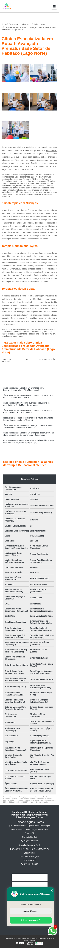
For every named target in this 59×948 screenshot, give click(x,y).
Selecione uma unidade (30, 904)
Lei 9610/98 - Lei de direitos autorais (34, 802)
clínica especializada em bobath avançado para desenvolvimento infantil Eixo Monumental (23, 389)
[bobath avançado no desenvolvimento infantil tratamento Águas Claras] (44, 101)
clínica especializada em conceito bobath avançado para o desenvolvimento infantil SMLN (28, 396)
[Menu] (54, 6)
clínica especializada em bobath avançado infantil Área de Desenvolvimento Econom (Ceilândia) (28, 426)
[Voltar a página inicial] (6, 6)
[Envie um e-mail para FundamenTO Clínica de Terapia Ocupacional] (33, 17)
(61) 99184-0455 (18, 359)
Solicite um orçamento (29, 368)
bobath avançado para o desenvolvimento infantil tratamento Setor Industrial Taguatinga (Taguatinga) (28, 441)
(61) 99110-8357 (30, 864)
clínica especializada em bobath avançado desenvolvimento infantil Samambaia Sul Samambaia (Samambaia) (28, 434)
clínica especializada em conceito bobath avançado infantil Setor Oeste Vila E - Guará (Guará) (28, 411)
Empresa (29, 886)
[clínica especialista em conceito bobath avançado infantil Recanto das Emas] (15, 73)
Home (29, 877)
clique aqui (33, 359)
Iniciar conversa (29, 920)
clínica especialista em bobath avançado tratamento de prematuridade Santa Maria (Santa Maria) (26, 404)
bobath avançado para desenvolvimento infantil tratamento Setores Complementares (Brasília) (28, 419)
